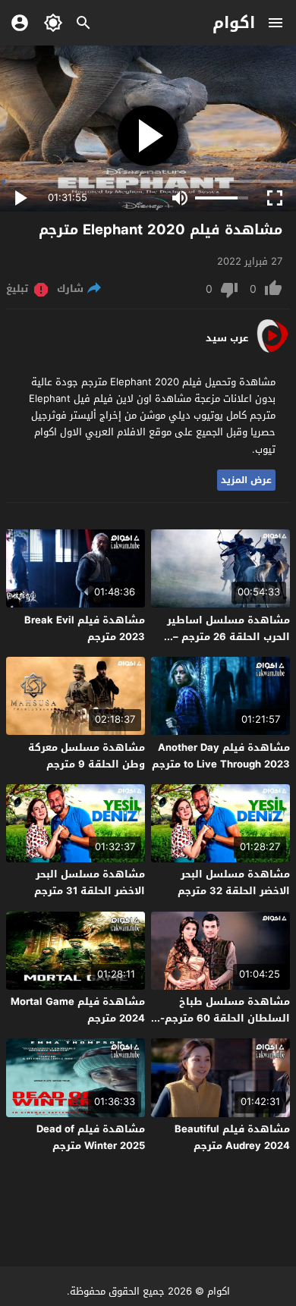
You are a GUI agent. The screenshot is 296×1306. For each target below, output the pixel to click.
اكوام (234, 23)
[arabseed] (272, 351)
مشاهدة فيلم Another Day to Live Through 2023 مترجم (221, 756)
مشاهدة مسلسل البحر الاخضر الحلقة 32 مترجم (234, 882)
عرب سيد (227, 338)
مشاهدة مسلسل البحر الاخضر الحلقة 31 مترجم (89, 882)
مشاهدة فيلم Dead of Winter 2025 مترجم (90, 1137)
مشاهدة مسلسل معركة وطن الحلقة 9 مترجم (86, 756)
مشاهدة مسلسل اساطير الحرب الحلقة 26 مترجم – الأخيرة (228, 637)
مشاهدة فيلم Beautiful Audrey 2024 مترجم (232, 1137)
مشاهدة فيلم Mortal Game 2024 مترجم (78, 1010)
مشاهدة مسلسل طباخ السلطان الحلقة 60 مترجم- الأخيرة (225, 1018)
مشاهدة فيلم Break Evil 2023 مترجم (84, 628)
